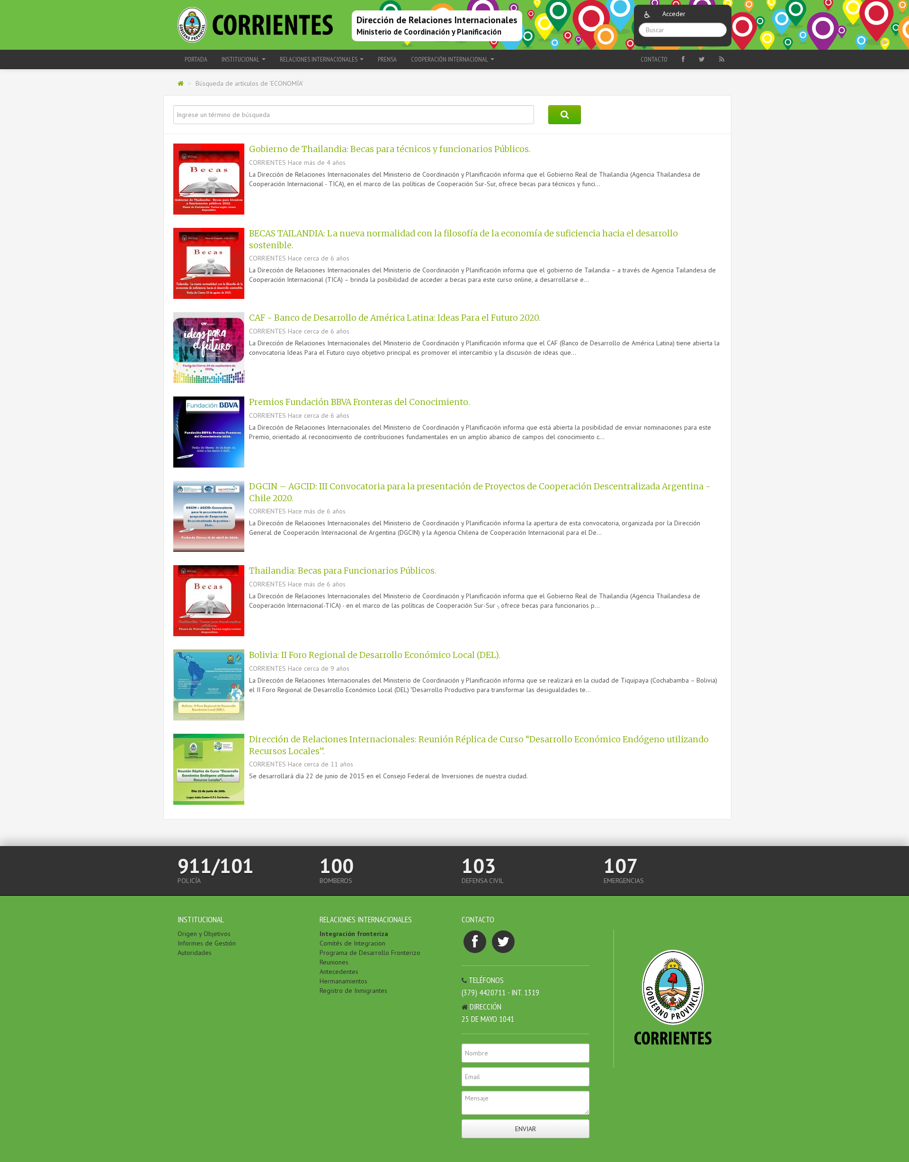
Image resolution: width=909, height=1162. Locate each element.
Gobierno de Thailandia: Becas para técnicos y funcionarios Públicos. (390, 149)
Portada (196, 59)
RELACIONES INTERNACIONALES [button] (319, 59)
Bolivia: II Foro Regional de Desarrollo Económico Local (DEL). (374, 655)
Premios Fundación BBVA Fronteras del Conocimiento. (359, 402)
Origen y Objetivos (204, 933)
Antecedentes (339, 971)
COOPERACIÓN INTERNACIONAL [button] (450, 59)
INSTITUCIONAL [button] (241, 59)
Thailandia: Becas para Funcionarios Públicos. (343, 571)
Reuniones (334, 962)
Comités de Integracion (352, 943)
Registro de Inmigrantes (353, 990)
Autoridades (195, 952)
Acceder (674, 13)
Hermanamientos (343, 981)
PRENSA (387, 59)
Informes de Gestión (207, 943)
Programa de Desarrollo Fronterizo (370, 952)
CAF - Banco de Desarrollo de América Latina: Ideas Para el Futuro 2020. (395, 318)
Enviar (525, 1129)
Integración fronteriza (354, 933)
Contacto (654, 59)
